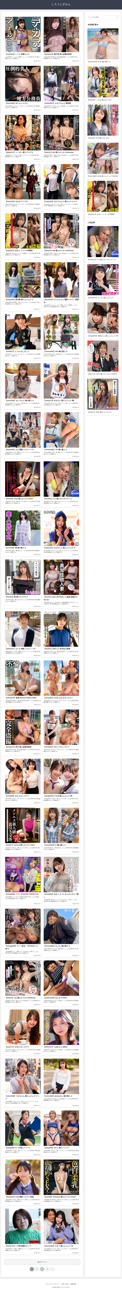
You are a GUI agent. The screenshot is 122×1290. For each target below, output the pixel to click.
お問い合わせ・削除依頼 (68, 1284)
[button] (117, 17)
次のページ (42, 1262)
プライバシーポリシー (52, 1284)
